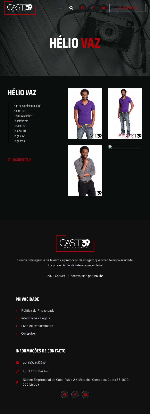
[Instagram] (92, 8)
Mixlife (98, 276)
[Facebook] (82, 8)
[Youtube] (103, 8)
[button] (60, 8)
